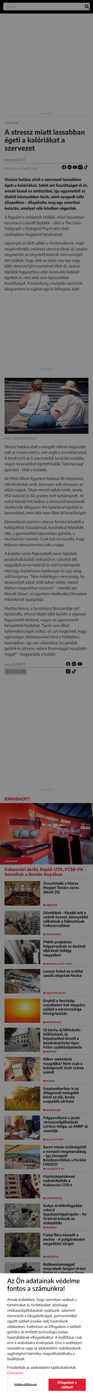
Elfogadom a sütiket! (67, 1384)
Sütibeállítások (25, 1385)
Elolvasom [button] (15, 1373)
